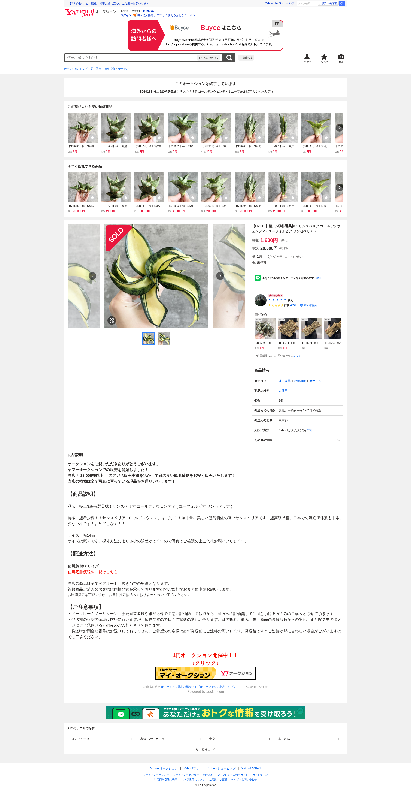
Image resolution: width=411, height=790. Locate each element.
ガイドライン (260, 774)
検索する (229, 57)
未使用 (283, 390)
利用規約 (208, 774)
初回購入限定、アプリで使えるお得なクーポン (166, 15)
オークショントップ (75, 68)
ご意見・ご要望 (218, 779)
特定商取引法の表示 (165, 779)
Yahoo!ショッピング (221, 768)
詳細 (318, 278)
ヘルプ (290, 3)
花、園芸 (96, 68)
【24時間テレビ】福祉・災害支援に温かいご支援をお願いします (108, 3)
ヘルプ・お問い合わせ (244, 779)
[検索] (342, 3)
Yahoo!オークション (164, 768)
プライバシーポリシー (156, 774)
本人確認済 (310, 305)
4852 (293, 305)
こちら (297, 355)
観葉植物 (109, 68)
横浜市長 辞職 (330, 3)
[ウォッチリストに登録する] (92, 137)
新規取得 (148, 11)
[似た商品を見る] (111, 320)
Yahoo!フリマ (193, 768)
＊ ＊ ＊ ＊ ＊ (277, 300)
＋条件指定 (246, 57)
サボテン (123, 68)
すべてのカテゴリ (208, 57)
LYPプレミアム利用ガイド (233, 774)
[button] (297, 440)
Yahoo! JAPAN (274, 3)
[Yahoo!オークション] (91, 10)
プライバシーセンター (186, 774)
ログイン (125, 15)
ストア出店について (193, 779)
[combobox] (130, 57)
